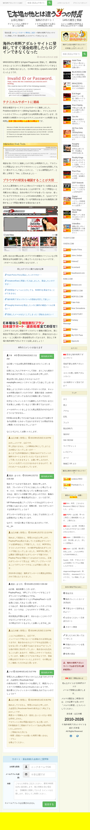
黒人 (65, 405)
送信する (49, 804)
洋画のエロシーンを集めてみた (73, 646)
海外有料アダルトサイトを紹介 (12, 3)
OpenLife (75, 341)
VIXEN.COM (68, 244)
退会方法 (69, 593)
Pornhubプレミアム (73, 486)
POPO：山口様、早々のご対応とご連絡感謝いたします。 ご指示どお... (74, 517)
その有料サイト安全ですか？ (73, 384)
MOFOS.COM (77, 297)
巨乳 (65, 417)
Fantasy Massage (70, 321)
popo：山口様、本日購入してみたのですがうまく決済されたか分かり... (74, 529)
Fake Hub (75, 302)
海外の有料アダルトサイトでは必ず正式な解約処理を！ (73, 666)
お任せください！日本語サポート (73, 619)
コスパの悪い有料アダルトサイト (73, 374)
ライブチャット (69, 446)
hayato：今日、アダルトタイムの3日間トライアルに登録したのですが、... (74, 563)
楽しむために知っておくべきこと (73, 637)
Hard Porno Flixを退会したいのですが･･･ (24, 275)
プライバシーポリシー (80, 3)
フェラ (66, 423)
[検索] (49, 3)
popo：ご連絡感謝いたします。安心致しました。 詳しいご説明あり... (74, 540)
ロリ (65, 399)
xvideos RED (76, 479)
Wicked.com (76, 285)
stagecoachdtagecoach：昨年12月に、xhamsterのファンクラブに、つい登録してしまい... (74, 575)
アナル (66, 411)
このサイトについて (63, 3)
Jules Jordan (76, 255)
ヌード (66, 458)
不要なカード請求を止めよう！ (73, 610)
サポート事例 (71, 627)
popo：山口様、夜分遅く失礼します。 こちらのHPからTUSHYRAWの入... (74, 551)
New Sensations (78, 308)
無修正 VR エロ (69, 464)
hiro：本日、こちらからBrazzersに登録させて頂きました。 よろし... (74, 506)
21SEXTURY (77, 314)
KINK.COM (68, 279)
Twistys (74, 329)
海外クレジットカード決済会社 (73, 601)
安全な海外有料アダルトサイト (73, 356)
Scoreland (75, 267)
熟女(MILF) (67, 428)
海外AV (66, 434)
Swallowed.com (78, 273)
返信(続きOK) (46, 356)
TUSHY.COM (68, 238)
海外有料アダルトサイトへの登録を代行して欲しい (28, 299)
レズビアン (68, 452)
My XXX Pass (77, 335)
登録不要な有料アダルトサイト (73, 365)
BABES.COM (77, 291)
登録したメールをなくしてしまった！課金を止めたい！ (30, 314)
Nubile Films (76, 250)
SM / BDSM (68, 440)
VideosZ (74, 261)
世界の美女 (70, 654)
